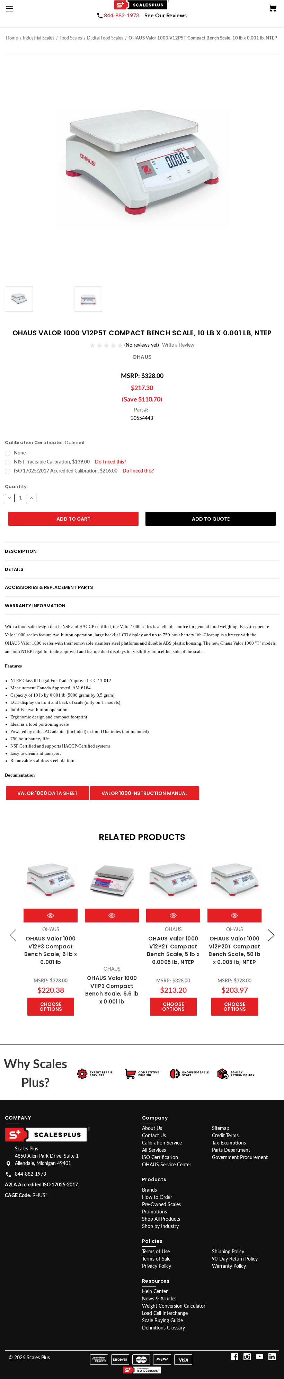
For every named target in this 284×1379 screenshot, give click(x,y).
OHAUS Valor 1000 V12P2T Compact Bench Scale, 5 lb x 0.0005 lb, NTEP (173, 950)
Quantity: (16, 486)
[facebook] (234, 1356)
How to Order (157, 1197)
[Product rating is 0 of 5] (107, 345)
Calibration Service (162, 1143)
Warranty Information (35, 605)
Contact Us (154, 1135)
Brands (149, 1190)
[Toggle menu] (11, 11)
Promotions (154, 1212)
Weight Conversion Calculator (173, 1306)
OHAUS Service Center (166, 1165)
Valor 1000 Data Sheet (47, 793)
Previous (13, 935)
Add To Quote (211, 518)
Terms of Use (156, 1251)
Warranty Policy (229, 1266)
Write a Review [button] (178, 345)
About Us (152, 1128)
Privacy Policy (156, 1266)
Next (271, 935)
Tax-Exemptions (229, 1143)
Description (21, 551)
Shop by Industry (160, 1226)
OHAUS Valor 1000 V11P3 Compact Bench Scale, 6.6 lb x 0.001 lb (112, 989)
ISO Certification (160, 1157)
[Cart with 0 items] (272, 9)
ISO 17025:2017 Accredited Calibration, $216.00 (84, 471)
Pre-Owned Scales (161, 1204)
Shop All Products (161, 1219)
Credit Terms (225, 1135)
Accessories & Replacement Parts (49, 587)
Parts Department (231, 1150)
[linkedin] (272, 1356)
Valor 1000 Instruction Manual (144, 793)
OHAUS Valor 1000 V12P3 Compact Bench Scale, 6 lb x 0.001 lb (50, 950)
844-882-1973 (30, 1174)
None (20, 453)
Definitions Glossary (163, 1328)
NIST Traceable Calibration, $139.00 (70, 462)
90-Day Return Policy (235, 1259)
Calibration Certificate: (44, 442)
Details (14, 569)
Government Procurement (240, 1157)
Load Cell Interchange (165, 1313)
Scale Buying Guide (162, 1320)
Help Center (155, 1291)
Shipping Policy (228, 1251)
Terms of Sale (156, 1259)
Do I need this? (110, 462)
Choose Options (50, 1007)
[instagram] (247, 1356)
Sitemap (220, 1128)
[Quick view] (50, 915)
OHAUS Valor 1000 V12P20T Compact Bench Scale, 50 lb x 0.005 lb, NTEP (234, 950)
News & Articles (159, 1299)
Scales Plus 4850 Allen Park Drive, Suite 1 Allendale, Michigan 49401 (47, 1156)
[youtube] (259, 1356)
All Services (154, 1150)
